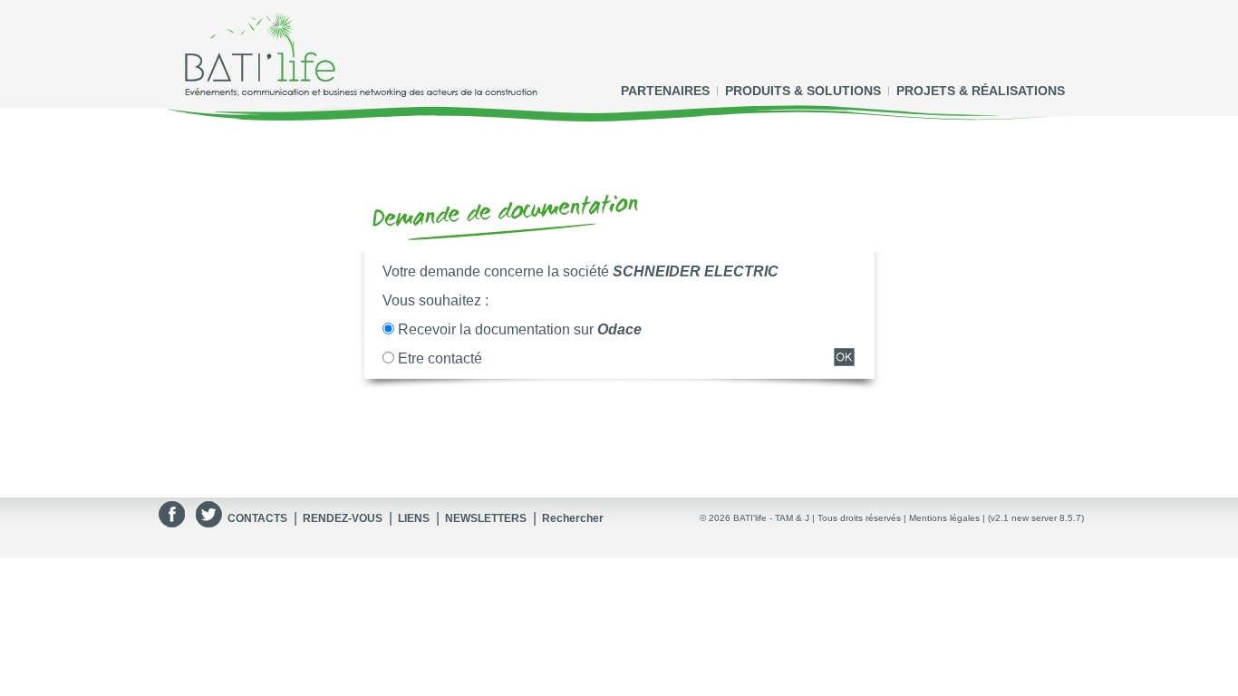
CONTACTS (257, 518)
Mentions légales (944, 518)
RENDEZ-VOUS (342, 518)
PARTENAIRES (665, 90)
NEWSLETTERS (486, 518)
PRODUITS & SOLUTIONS (803, 90)
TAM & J (792, 518)
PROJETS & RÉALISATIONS (980, 90)
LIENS (414, 518)
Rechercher (573, 518)
